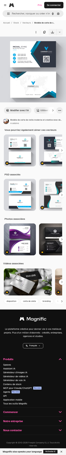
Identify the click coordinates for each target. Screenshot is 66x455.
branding (47, 301)
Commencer (10, 412)
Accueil (6, 23)
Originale (21, 42)
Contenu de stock (12, 384)
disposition (11, 301)
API (5, 395)
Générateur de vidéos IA (15, 376)
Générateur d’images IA (15, 372)
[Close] (61, 452)
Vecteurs (26, 23)
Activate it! (50, 451)
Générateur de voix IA (14, 380)
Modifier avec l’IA (19, 110)
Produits (8, 359)
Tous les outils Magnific (15, 403)
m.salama (14, 123)
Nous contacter (12, 430)
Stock (16, 23)
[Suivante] (53, 110)
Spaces (7, 364)
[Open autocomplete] (7, 13)
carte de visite (29, 301)
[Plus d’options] (36, 32)
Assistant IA (9, 368)
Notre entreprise (13, 421)
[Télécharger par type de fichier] (59, 32)
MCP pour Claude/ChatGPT (22, 388)
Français (33, 345)
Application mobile (12, 399)
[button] (33, 345)
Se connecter (54, 5)
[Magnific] (33, 319)
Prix (40, 5)
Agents (11, 391)
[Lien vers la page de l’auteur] (6, 121)
